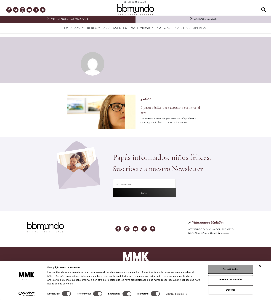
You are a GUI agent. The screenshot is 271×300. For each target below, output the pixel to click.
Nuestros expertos (191, 28)
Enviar (144, 192)
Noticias (164, 28)
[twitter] (15, 10)
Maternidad (141, 28)
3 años (146, 99)
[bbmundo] (135, 10)
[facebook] (9, 10)
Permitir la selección (230, 279)
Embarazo (73, 28)
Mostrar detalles (175, 293)
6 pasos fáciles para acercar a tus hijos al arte (170, 110)
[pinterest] (43, 10)
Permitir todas (230, 269)
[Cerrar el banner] (260, 266)
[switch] (97, 293)
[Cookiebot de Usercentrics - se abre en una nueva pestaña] (26, 294)
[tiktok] (36, 10)
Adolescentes (115, 28)
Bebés (92, 28)
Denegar (230, 289)
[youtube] (29, 10)
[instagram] (22, 10)
